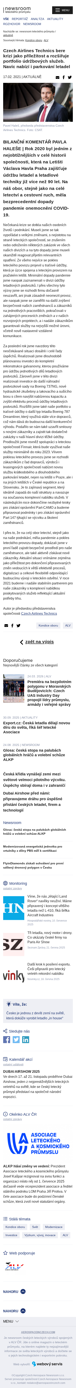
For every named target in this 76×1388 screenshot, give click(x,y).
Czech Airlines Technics (39, 613)
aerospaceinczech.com (38, 1332)
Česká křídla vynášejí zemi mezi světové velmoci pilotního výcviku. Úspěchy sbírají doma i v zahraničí (34, 780)
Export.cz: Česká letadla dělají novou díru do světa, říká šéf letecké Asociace (36, 727)
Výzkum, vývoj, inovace (40, 1235)
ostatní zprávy (12, 888)
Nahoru (10, 1292)
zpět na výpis (39, 641)
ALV (46, 40)
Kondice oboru (33, 40)
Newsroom (32, 24)
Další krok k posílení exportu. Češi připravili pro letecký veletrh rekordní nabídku (49, 969)
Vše (6, 19)
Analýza (37, 19)
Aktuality (55, 19)
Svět (35, 1227)
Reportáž (20, 19)
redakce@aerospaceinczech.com (46, 1382)
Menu (65, 10)
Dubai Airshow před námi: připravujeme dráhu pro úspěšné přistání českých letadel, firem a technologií (32, 801)
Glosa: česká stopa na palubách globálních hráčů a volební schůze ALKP (34, 755)
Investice (11, 1235)
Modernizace (53, 1227)
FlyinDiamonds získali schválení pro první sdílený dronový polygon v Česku (33, 865)
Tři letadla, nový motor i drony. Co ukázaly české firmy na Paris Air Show (49, 937)
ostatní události (13, 1064)
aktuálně (8, 35)
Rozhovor (11, 24)
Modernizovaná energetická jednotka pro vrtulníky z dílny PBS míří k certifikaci (32, 848)
